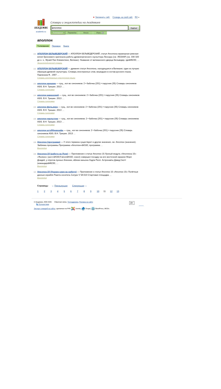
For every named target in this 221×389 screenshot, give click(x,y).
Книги (86, 33)
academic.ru (41, 32)
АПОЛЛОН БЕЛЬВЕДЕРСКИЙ (52, 53)
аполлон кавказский (48, 95)
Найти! (134, 28)
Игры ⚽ (100, 33)
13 (118, 191)
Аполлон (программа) (48, 142)
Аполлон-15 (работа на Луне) (52, 154)
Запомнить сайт (103, 17)
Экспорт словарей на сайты (44, 208)
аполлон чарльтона (47, 118)
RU (136, 17)
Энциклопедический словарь (49, 63)
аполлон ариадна (46, 83)
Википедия (42, 148)
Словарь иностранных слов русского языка (56, 78)
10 (98, 191)
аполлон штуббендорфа (50, 130)
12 (111, 191)
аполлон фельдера (47, 107)
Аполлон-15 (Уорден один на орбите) (57, 172)
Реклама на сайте (86, 202)
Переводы (72, 33)
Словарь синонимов (45, 90)
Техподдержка (73, 202)
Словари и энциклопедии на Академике (75, 22)
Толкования (58, 33)
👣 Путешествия (42, 204)
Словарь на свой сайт (123, 17)
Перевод (56, 46)
